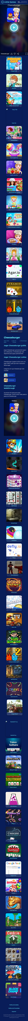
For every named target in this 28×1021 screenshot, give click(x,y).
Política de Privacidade (14, 1008)
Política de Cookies (14, 1005)
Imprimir (14, 1012)
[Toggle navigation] (19, 2)
